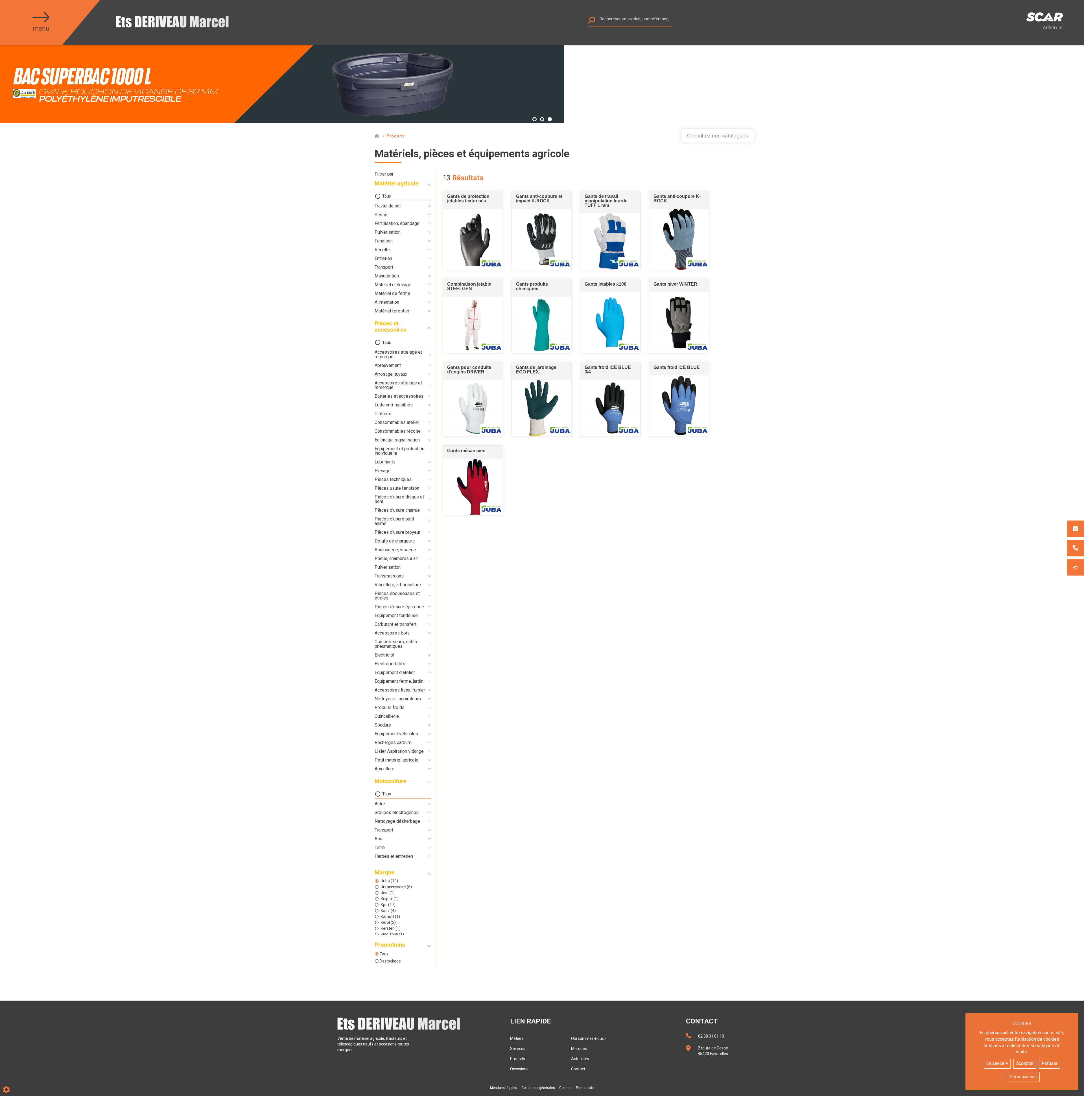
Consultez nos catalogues (717, 135)
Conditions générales (538, 1088)
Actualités (580, 1058)
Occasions (519, 1069)
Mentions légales (503, 1088)
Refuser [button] (1049, 1063)
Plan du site (585, 1088)
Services (517, 1048)
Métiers (517, 1038)
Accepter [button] (1025, 1063)
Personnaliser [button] (1023, 1076)
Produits (517, 1058)
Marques (579, 1048)
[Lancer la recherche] (591, 22)
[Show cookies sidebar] (6, 1089)
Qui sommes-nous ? (589, 1038)
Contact (578, 1069)
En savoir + (997, 1063)
